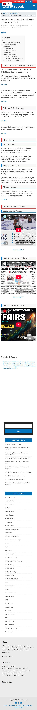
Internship (12, 705)
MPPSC (7, 582)
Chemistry (8, 522)
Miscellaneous (7, 52)
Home (5, 13)
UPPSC (7, 618)
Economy (8, 533)
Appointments (9, 48)
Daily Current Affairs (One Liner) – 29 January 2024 (19, 362)
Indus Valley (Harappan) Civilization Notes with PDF (16, 670)
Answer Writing (10, 501)
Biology (7, 508)
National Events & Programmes (12, 42)
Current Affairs (13, 13)
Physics (7, 589)
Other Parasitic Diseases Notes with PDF (18, 458)
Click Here (29, 1)
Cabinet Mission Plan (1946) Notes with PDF (14, 675)
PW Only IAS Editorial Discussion (14, 58)
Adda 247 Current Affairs (12, 60)
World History (9, 632)
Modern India (9, 575)
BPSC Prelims (9, 511)
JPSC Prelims (9, 568)
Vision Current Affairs (11, 56)
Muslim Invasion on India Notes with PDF (18, 472)
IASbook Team (9, 26)
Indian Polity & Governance (13, 561)
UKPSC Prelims (10, 614)
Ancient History (10, 497)
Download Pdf (18, 250)
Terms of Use (18, 707)
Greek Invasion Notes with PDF (15, 476)
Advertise (19, 705)
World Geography (11, 628)
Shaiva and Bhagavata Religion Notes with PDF (15, 668)
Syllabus (8, 610)
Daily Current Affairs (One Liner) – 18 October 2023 (19, 364)
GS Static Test (9, 554)
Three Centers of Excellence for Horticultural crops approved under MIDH (19, 367)
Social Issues (9, 607)
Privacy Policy (27, 705)
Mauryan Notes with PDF (13, 444)
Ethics (7, 547)
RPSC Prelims (9, 596)
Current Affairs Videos (9, 54)
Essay (7, 543)
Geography (8, 550)
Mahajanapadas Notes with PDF (15, 479)
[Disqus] (18, 392)
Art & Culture (9, 504)
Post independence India (13, 593)
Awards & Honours (10, 50)
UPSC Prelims (9, 625)
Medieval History (10, 572)
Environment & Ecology (12, 540)
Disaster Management (12, 529)
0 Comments (18, 28)
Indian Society (9, 564)
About (6, 705)
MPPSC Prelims (10, 586)
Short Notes (9, 603)
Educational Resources (12, 536)
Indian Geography (11, 557)
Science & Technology (9, 44)
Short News (6, 46)
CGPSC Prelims (10, 518)
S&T (6, 600)
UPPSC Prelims (10, 621)
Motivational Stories (11, 579)
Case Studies (9, 515)
